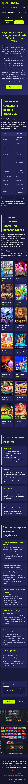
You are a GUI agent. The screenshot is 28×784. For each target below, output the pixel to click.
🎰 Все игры (22, 12)
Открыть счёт (19, 22)
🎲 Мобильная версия (8, 12)
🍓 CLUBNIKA (10, 3)
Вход (14, 781)
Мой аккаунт (8, 22)
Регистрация (21, 779)
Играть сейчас (14, 87)
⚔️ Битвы (19, 17)
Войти (21, 701)
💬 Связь (5, 7)
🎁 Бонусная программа (18, 7)
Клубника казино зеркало (9, 779)
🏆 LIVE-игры (9, 17)
